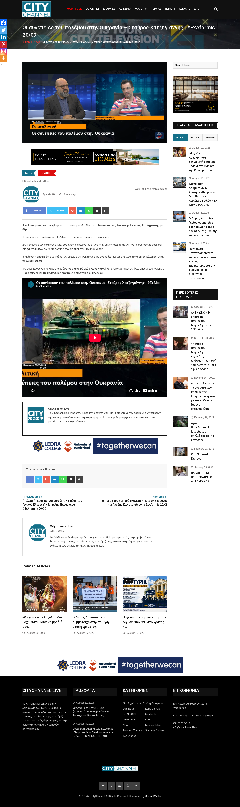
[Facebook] (3, 22)
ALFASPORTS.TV (189, 8)
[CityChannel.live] (53, 194)
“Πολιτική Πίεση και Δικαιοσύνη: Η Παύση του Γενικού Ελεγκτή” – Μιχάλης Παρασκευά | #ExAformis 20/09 (52, 504)
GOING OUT (129, 714)
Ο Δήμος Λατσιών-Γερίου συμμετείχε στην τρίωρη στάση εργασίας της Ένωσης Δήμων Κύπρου (203, 227)
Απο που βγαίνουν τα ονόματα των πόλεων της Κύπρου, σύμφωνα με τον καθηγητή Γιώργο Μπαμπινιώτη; (203, 396)
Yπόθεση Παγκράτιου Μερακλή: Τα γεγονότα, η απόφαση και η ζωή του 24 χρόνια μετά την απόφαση (203, 356)
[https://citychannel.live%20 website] (49, 194)
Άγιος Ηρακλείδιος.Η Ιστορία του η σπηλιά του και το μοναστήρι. (202, 431)
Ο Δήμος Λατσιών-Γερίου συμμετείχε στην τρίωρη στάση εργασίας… (91, 622)
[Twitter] (3, 30)
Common (210, 137)
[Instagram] (3, 51)
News (37, 42)
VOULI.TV (141, 8)
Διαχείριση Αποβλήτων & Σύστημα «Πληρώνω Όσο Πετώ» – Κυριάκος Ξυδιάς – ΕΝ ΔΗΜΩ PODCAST (93, 732)
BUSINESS (129, 708)
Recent (180, 137)
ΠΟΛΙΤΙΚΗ (46, 173)
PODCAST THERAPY (163, 8)
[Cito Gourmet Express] (180, 451)
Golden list (151, 714)
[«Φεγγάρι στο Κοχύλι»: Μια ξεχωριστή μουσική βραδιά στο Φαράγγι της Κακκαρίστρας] (179, 152)
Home (28, 42)
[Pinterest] (3, 44)
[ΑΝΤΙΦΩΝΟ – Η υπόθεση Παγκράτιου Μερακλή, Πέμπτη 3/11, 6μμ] (180, 312)
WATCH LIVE (74, 8)
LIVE (148, 719)
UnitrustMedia (153, 796)
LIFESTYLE (129, 719)
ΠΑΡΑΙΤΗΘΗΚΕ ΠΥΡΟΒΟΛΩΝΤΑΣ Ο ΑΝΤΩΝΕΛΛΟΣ (203, 477)
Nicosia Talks (153, 725)
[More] (3, 58)
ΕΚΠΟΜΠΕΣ (92, 8)
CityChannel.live (61, 526)
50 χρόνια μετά (154, 703)
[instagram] (29, 433)
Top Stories (129, 736)
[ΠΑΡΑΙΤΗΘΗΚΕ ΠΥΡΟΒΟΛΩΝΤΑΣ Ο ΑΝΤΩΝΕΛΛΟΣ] (180, 471)
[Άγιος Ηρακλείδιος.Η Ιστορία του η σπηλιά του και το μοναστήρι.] (180, 421)
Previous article (33, 496)
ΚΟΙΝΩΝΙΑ (125, 8)
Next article (159, 496)
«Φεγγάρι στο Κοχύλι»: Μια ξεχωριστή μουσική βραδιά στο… (42, 622)
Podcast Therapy (132, 730)
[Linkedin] (3, 37)
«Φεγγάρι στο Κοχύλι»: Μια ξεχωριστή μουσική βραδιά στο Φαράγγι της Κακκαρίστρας (202, 162)
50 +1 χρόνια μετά (133, 703)
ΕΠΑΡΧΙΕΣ (109, 8)
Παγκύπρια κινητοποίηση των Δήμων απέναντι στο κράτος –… (144, 622)
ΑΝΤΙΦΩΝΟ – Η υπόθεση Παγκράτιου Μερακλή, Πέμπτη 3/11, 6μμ (202, 321)
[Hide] (1, 65)
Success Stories (154, 730)
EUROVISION (152, 708)
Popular (195, 137)
